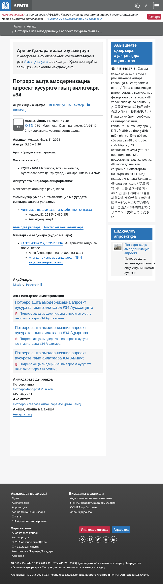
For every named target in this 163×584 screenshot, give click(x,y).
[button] (137, 5)
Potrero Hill (34, 285)
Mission (18, 285)
